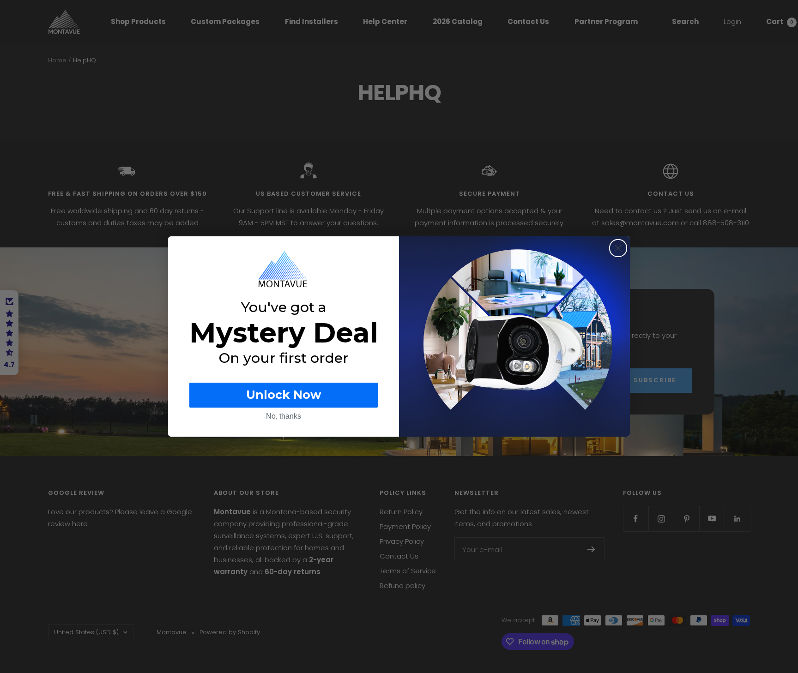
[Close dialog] (618, 248)
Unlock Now (283, 395)
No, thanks (283, 416)
